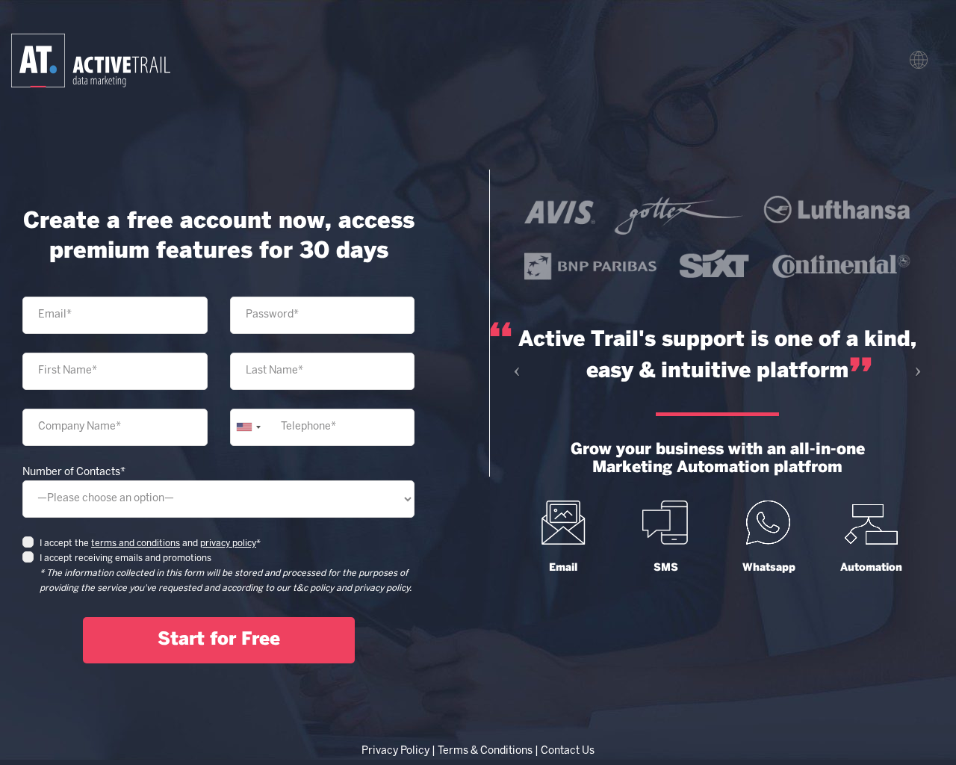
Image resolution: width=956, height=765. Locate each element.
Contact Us (568, 751)
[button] (513, 365)
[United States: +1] (248, 427)
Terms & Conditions (485, 751)
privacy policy (228, 543)
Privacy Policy (395, 751)
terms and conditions (135, 543)
